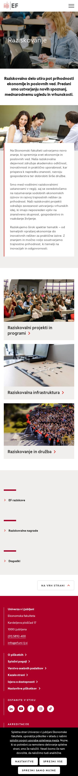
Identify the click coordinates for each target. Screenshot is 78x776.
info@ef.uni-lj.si (18, 643)
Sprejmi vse (53, 762)
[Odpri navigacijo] (71, 6)
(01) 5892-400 (17, 636)
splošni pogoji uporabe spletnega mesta (34, 740)
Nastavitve (24, 762)
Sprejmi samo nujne (39, 771)
